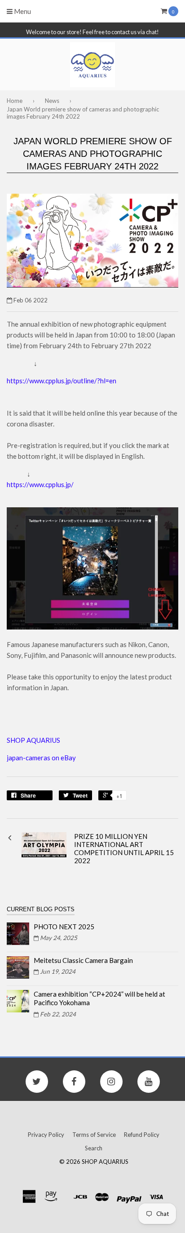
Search (93, 1148)
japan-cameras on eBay (41, 758)
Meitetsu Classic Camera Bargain (83, 960)
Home (14, 100)
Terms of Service (94, 1134)
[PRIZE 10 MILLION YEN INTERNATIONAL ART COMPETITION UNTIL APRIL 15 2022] (44, 855)
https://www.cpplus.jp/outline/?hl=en (61, 381)
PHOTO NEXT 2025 (64, 927)
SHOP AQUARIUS (34, 740)
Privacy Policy (46, 1134)
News (52, 100)
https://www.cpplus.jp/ (40, 484)
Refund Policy (141, 1134)
